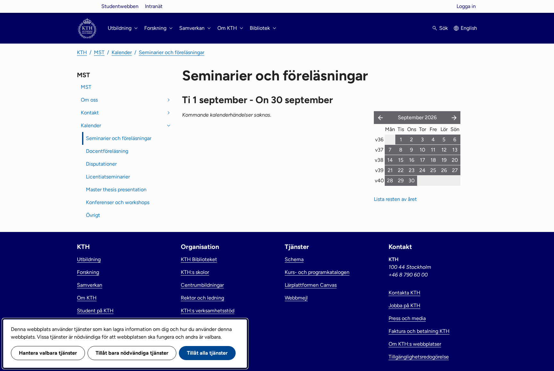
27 (455, 170)
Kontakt (90, 113)
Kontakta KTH (404, 293)
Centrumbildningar (202, 285)
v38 (379, 160)
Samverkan (89, 285)
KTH (82, 52)
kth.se (87, 6)
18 (433, 160)
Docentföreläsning (107, 151)
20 (455, 160)
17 (422, 160)
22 (401, 170)
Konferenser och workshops (117, 202)
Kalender (122, 52)
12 (444, 150)
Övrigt (93, 215)
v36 (379, 139)
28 (390, 180)
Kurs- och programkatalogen (317, 272)
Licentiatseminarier (108, 177)
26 (444, 170)
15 (400, 160)
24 (422, 170)
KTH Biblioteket (199, 259)
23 (412, 170)
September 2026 (417, 117)
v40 (379, 180)
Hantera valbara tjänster (48, 353)
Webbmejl (296, 298)
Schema (294, 259)
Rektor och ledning (202, 298)
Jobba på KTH (404, 305)
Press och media (407, 318)
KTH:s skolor (195, 272)
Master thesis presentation (116, 189)
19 (444, 160)
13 (454, 150)
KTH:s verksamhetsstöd (207, 311)
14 (390, 160)
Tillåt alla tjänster (207, 353)
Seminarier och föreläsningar (171, 52)
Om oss (89, 100)
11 (433, 150)
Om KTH (87, 298)
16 (411, 160)
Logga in (466, 6)
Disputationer (101, 164)
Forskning (88, 272)
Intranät (154, 6)
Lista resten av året (395, 199)
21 (390, 170)
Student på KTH (95, 311)
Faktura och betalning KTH (419, 331)
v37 (379, 150)
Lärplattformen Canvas (311, 285)
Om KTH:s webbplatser (415, 344)
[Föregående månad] (379, 117)
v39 (379, 170)
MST (99, 52)
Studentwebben (119, 6)
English (469, 28)
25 (433, 170)
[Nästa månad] (454, 117)
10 (422, 150)
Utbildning (89, 259)
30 (411, 180)
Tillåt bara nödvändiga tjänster (132, 353)
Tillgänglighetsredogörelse (419, 357)
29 (401, 180)
